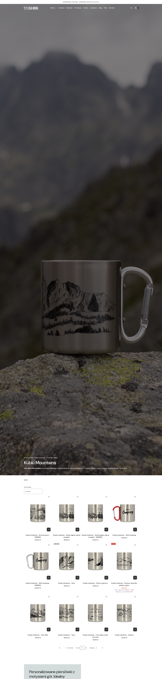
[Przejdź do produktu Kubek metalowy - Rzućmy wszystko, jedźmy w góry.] (124, 561)
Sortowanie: (27, 487)
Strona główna (28, 458)
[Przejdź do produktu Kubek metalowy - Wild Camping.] (124, 513)
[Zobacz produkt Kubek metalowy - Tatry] (77, 629)
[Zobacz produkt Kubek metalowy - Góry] (77, 578)
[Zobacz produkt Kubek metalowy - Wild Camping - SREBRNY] (49, 578)
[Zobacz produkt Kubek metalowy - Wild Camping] (135, 529)
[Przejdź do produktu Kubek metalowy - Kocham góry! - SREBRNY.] (38, 513)
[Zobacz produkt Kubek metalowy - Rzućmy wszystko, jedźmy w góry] (135, 578)
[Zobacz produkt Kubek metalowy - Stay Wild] (49, 629)
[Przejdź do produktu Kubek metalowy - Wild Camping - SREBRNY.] (38, 561)
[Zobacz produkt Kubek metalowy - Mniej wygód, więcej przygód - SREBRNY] (106, 529)
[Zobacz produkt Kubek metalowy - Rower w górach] (106, 578)
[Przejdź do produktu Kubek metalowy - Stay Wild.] (38, 613)
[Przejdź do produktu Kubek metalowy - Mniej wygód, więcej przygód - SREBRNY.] (95, 513)
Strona (78, 648)
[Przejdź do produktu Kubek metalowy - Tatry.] (66, 613)
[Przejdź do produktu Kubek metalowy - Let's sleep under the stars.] (95, 613)
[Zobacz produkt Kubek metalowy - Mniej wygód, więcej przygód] (77, 529)
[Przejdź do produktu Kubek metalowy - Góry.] (66, 561)
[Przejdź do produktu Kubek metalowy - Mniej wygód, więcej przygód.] (66, 513)
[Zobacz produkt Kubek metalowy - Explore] (135, 629)
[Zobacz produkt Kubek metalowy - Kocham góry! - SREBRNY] (49, 529)
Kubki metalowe (40, 458)
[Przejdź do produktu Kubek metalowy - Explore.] (124, 613)
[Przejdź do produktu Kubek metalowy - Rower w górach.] (95, 561)
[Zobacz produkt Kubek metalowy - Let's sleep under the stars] (106, 629)
